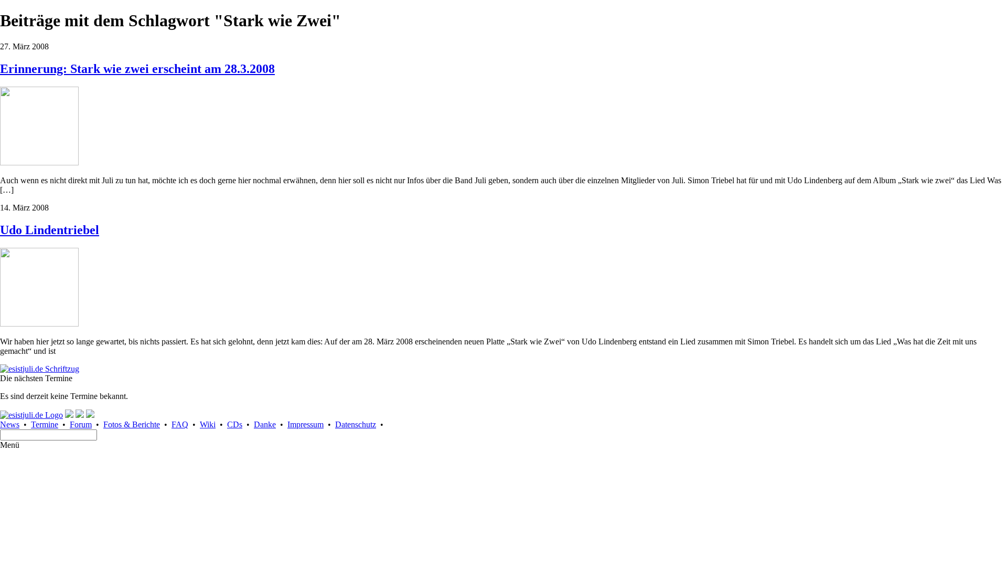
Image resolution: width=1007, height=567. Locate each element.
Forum (81, 424)
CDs (234, 424)
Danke (265, 424)
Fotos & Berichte (131, 424)
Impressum (305, 424)
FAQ (180, 424)
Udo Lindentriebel (49, 230)
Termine (44, 424)
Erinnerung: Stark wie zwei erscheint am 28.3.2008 (137, 69)
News (9, 424)
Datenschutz (355, 424)
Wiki (208, 424)
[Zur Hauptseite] (39, 368)
